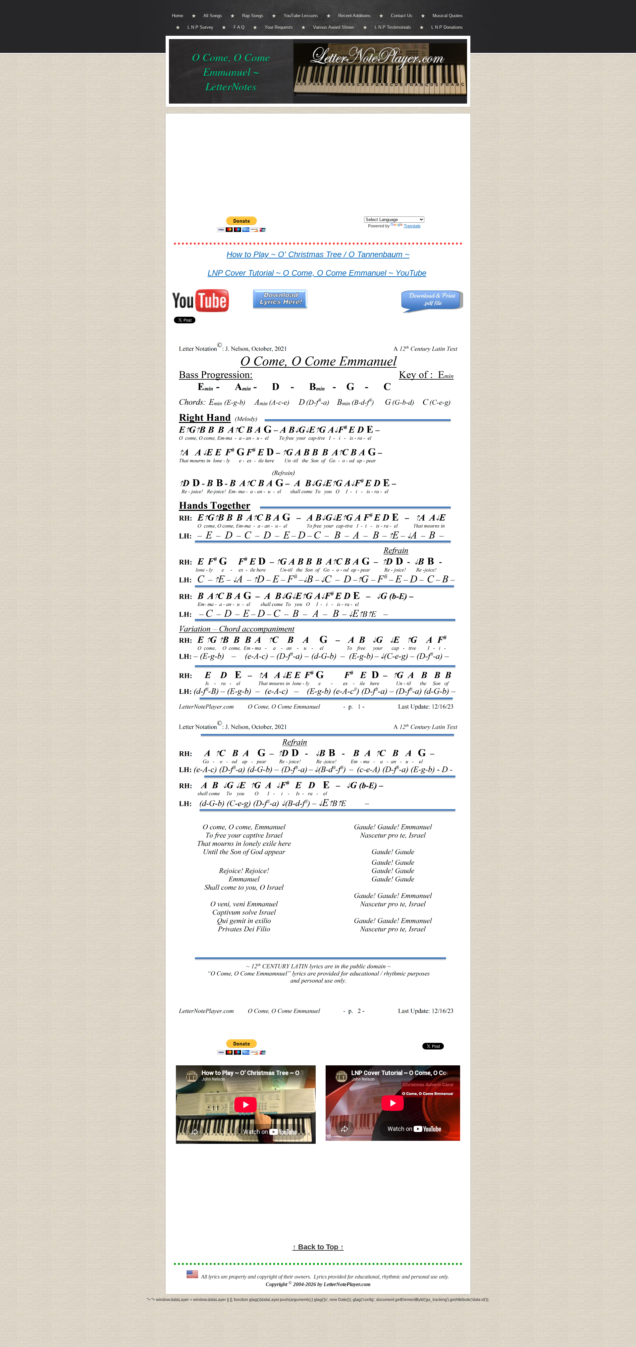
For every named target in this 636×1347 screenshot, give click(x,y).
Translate (412, 226)
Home (177, 15)
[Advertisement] (318, 164)
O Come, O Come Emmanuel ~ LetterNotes (231, 71)
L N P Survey (200, 27)
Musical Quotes (448, 15)
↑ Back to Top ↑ (318, 1247)
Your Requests (279, 27)
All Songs (212, 15)
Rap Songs (252, 15)
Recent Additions (354, 15)
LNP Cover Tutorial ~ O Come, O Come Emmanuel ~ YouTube (317, 272)
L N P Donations (447, 27)
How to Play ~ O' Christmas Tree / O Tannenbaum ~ (318, 254)
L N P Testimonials (393, 27)
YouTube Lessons (301, 15)
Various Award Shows (333, 27)
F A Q (239, 27)
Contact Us (401, 15)
